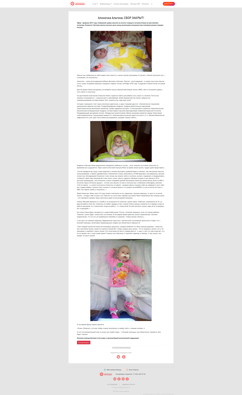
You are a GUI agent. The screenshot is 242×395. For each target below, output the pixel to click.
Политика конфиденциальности (121, 387)
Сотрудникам (112, 384)
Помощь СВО (135, 4)
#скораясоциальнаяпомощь (121, 347)
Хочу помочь (169, 4)
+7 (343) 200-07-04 (139, 374)
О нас (94, 4)
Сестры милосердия (121, 4)
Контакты (145, 4)
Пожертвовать (83, 342)
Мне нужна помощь (114, 370)
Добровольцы (105, 4)
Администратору (128, 384)
